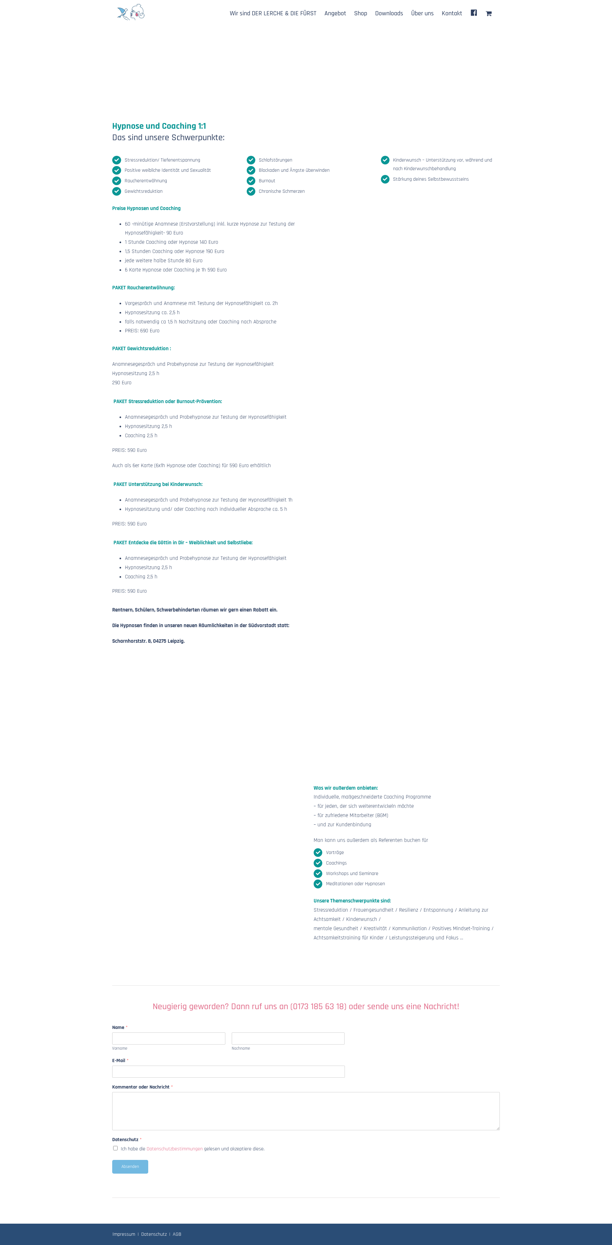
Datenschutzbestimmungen (175, 1149)
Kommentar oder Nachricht (142, 1087)
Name (120, 1027)
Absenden (130, 1166)
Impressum (124, 1234)
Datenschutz (127, 1140)
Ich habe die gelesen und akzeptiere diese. (193, 1149)
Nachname (241, 1048)
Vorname (119, 1048)
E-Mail (120, 1061)
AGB (177, 1234)
